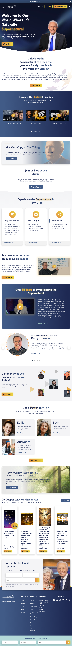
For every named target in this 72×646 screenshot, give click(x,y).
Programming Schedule (34, 613)
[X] (60, 600)
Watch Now (7, 44)
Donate (48, 6)
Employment (34, 626)
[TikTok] (66, 600)
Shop (22, 609)
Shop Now (7, 243)
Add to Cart (8, 551)
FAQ (31, 609)
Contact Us (55, 243)
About (32, 600)
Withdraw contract (33, 629)
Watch (23, 600)
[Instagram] (57, 600)
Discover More (36, 131)
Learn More (42, 323)
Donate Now (7, 277)
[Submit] (37, 580)
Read (22, 606)
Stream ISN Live (60, 6)
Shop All (66, 501)
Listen (23, 603)
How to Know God (8, 601)
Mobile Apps (33, 606)
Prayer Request (34, 617)
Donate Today (32, 243)
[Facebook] (54, 600)
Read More (34, 353)
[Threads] (69, 600)
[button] (70, 1)
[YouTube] (63, 600)
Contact (32, 623)
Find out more (36, 187)
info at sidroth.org (42, 610)
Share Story (33, 620)
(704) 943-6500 (42, 606)
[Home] (9, 6)
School (23, 612)
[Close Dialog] (70, 637)
